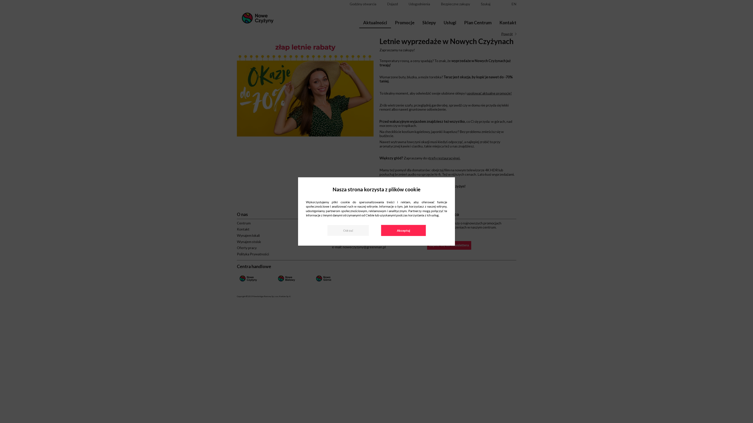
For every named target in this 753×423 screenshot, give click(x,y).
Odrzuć (348, 230)
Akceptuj (403, 230)
